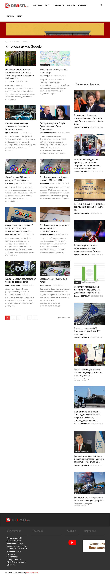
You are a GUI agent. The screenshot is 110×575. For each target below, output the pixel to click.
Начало (8, 42)
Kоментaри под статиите (14, 552)
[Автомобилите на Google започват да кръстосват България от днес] (20, 112)
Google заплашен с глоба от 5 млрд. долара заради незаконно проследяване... (19, 228)
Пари (76, 111)
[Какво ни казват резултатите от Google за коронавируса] (20, 268)
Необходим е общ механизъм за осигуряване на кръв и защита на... (89, 207)
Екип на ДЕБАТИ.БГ (13, 234)
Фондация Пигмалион (17, 548)
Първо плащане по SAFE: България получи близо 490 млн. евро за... (87, 331)
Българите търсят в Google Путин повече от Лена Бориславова (52, 126)
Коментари (58, 5)
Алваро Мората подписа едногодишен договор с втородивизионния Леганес (87, 248)
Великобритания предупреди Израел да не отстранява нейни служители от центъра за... (89, 459)
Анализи (71, 5)
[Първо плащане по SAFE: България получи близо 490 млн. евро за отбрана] (89, 314)
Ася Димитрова (11, 183)
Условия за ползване (16, 546)
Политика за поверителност (14, 558)
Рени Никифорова (47, 234)
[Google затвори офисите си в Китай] (55, 268)
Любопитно (45, 65)
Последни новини (81, 155)
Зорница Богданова (48, 132)
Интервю (82, 5)
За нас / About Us (15, 538)
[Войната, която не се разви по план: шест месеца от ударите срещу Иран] (89, 483)
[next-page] (35, 318)
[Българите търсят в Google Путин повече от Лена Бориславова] (55, 112)
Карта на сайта (32, 572)
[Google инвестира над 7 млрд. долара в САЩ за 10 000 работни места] (55, 166)
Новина (9, 173)
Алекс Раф (9, 82)
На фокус (9, 65)
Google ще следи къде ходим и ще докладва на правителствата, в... (54, 228)
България (37, 5)
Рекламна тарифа (15, 543)
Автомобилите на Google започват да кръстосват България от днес (17, 126)
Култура (77, 282)
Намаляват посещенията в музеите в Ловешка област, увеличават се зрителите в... (87, 289)
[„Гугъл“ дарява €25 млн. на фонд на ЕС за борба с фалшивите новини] (20, 166)
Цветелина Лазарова (83, 379)
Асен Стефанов (46, 76)
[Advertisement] (89, 57)
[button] (101, 5)
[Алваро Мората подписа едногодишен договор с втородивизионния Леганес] (89, 231)
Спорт (19, 16)
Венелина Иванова (48, 183)
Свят (47, 5)
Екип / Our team (14, 540)
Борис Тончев (45, 285)
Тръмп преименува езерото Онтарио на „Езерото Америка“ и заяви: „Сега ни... (88, 372)
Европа (10, 16)
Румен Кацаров (11, 132)
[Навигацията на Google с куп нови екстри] (55, 58)
